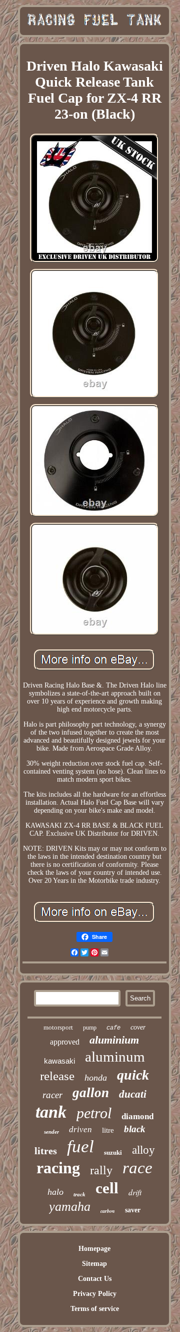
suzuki (113, 1152)
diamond (138, 1116)
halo (56, 1192)
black (135, 1129)
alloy (143, 1150)
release (57, 1076)
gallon (90, 1092)
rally (101, 1170)
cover (138, 1027)
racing (58, 1168)
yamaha (69, 1206)
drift (135, 1192)
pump (89, 1027)
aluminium (114, 1040)
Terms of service (94, 1308)
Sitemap (94, 1263)
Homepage (94, 1248)
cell (107, 1188)
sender (51, 1132)
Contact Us (95, 1278)
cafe (113, 1028)
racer (52, 1095)
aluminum (115, 1057)
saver (132, 1210)
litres (45, 1150)
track (80, 1194)
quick (133, 1075)
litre (108, 1130)
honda (95, 1078)
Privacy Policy (94, 1293)
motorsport (58, 1027)
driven (80, 1129)
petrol (94, 1113)
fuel (80, 1146)
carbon (107, 1210)
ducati (132, 1094)
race (137, 1168)
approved (65, 1042)
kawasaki (59, 1061)
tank (51, 1112)
